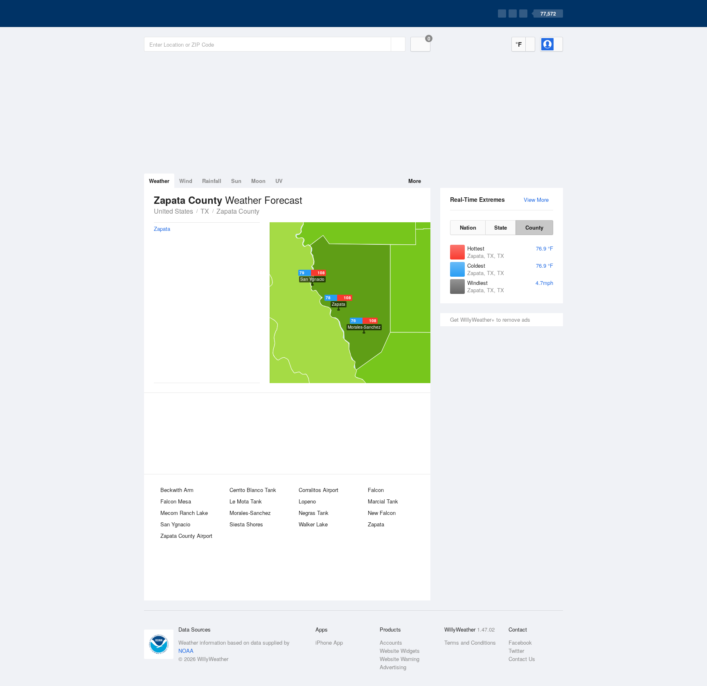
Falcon (376, 490)
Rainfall (211, 181)
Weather (159, 181)
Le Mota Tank (246, 501)
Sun (236, 181)
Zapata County (237, 211)
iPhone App (329, 642)
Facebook (520, 642)
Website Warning (399, 659)
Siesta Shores (246, 524)
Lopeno (307, 501)
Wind (185, 181)
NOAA (186, 650)
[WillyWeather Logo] (182, 13)
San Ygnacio (175, 524)
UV (279, 181)
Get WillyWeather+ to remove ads (490, 319)
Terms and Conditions (470, 642)
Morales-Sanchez (250, 513)
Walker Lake (313, 524)
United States (173, 211)
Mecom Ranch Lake (184, 513)
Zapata (376, 524)
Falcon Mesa (175, 501)
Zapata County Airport (186, 535)
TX (204, 211)
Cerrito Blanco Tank (253, 490)
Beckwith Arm (177, 490)
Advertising (393, 667)
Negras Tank (314, 513)
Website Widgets (400, 650)
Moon (258, 181)
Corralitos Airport (318, 490)
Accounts (391, 642)
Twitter (516, 650)
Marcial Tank (383, 501)
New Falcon (382, 513)
